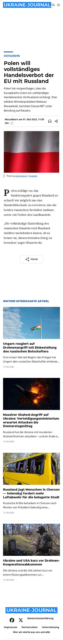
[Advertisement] (31, 36)
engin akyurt (21, 176)
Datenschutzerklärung (40, 618)
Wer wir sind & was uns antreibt (31, 632)
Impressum (10, 627)
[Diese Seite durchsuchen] (53, 4)
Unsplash (33, 176)
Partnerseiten (30, 627)
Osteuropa (12, 55)
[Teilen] (56, 121)
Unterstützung (50, 627)
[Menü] (58, 4)
